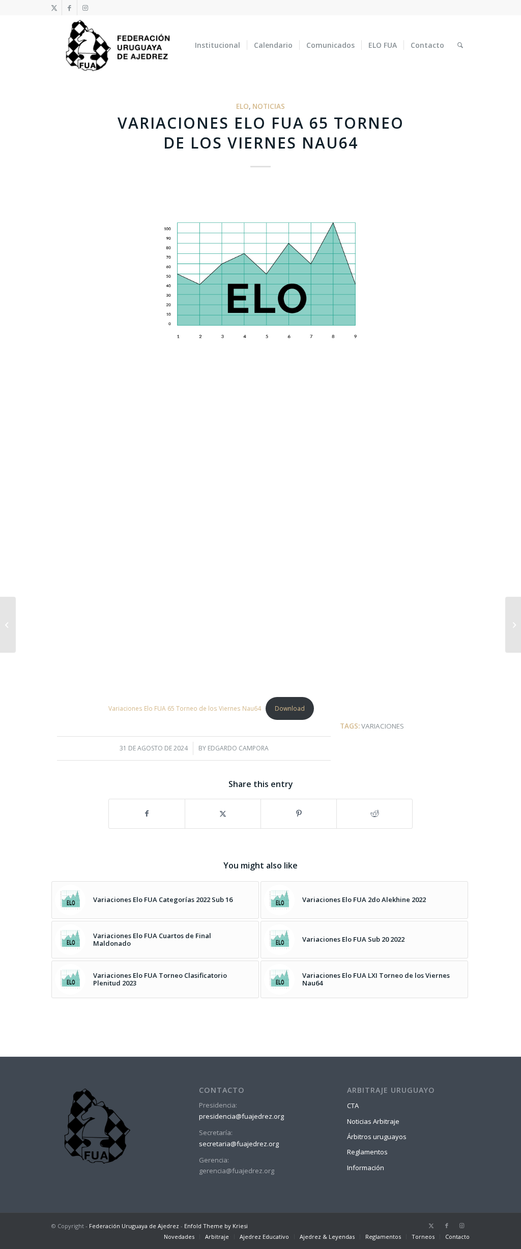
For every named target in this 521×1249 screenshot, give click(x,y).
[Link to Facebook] (69, 7)
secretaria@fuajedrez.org (239, 1143)
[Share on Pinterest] (298, 813)
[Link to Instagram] (85, 7)
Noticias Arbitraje (373, 1121)
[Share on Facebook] (147, 813)
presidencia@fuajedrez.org (241, 1116)
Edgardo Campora (238, 748)
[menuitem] (217, 45)
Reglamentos (367, 1151)
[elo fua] (260, 281)
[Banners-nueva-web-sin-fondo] (117, 45)
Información (365, 1167)
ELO (242, 106)
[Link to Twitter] (54, 7)
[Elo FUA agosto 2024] (8, 625)
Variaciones (382, 726)
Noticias (268, 106)
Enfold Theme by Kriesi (216, 1226)
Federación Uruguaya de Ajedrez (134, 1226)
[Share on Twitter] (222, 813)
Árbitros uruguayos (377, 1136)
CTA (353, 1105)
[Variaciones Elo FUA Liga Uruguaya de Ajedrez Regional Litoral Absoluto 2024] (513, 625)
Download (290, 708)
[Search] (460, 45)
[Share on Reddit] (374, 813)
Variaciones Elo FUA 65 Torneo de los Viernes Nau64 (184, 708)
